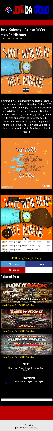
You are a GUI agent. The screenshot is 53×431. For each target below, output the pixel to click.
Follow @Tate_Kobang (26, 258)
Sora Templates (26, 425)
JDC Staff (7, 38)
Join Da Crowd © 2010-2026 (26, 428)
